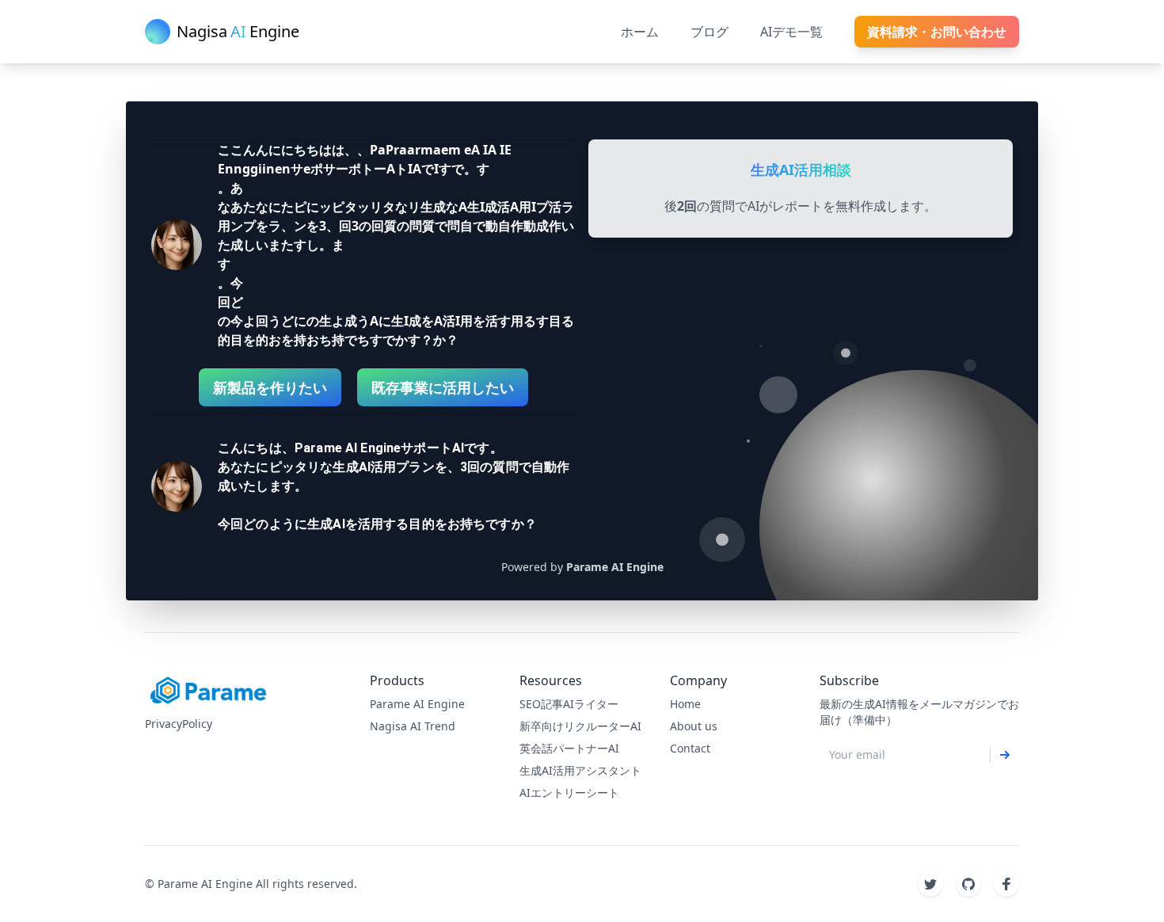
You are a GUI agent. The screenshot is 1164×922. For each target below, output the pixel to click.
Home (685, 703)
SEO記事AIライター (568, 703)
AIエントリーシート (569, 792)
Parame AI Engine (417, 703)
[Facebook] (1006, 884)
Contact (690, 748)
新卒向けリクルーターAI (580, 725)
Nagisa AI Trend (412, 725)
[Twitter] (930, 884)
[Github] (968, 884)
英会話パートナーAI (569, 748)
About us (693, 725)
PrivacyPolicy (178, 723)
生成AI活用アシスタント (580, 770)
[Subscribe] (1005, 755)
